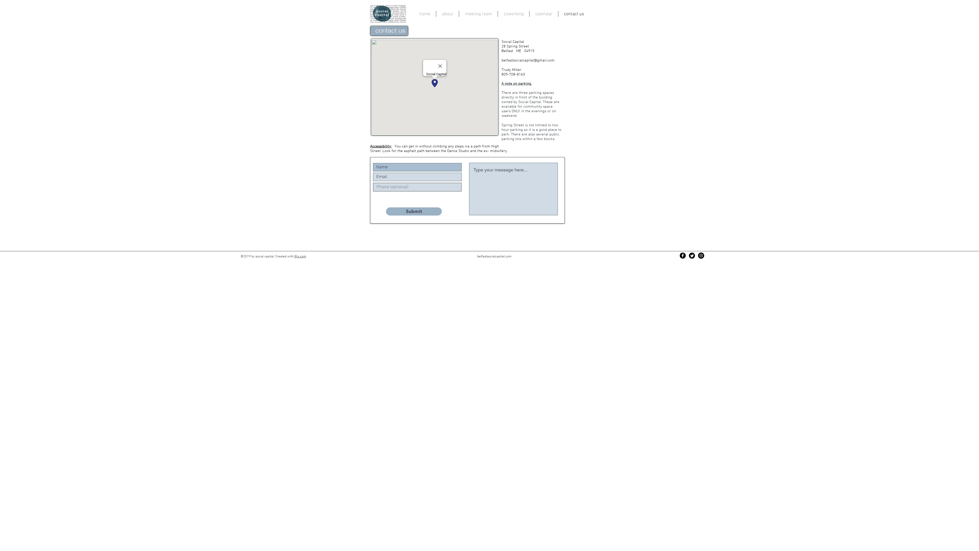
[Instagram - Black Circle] (701, 256)
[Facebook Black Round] (683, 256)
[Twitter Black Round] (692, 256)
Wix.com (300, 257)
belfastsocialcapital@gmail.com (528, 60)
